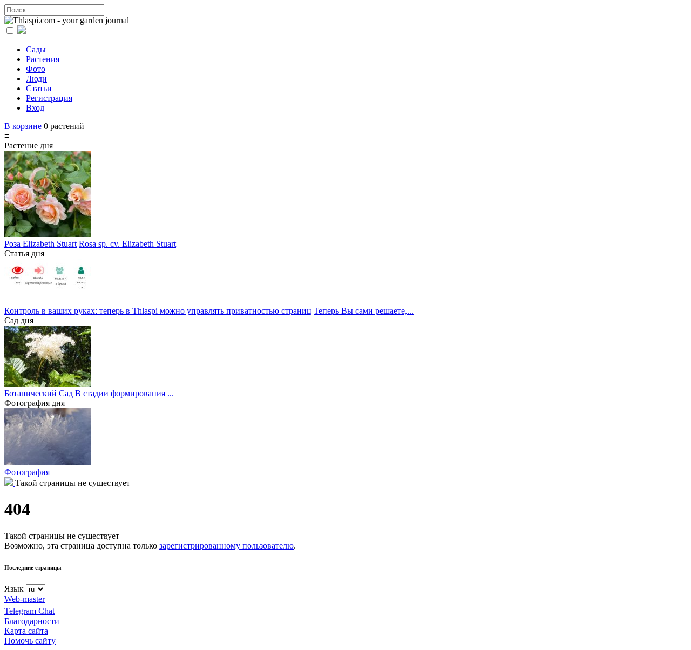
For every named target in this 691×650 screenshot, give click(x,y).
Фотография (27, 472)
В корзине (24, 126)
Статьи (39, 88)
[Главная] (9, 483)
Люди (36, 78)
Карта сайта (26, 630)
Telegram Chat (29, 610)
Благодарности (31, 621)
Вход (35, 107)
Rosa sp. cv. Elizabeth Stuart (127, 243)
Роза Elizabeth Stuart (40, 243)
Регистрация (49, 98)
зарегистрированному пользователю (226, 545)
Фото (35, 68)
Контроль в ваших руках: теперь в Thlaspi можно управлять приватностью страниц (157, 310)
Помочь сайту (30, 640)
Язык (14, 588)
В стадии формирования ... (124, 393)
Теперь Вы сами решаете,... (364, 310)
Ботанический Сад (38, 393)
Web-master (24, 599)
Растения (42, 59)
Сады (36, 49)
